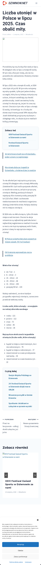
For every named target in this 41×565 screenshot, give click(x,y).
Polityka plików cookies (16, 562)
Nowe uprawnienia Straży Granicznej (30, 423)
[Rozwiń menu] (36, 3)
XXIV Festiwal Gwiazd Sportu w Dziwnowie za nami (19, 484)
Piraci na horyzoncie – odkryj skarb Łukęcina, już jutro (10, 426)
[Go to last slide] (6, 475)
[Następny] (35, 475)
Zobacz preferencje (20, 557)
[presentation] (20, 465)
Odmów (20, 550)
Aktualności (29, 34)
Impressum (28, 562)
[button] (38, 520)
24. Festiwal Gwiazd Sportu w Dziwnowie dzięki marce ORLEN (20, 386)
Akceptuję (20, 544)
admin (9, 34)
